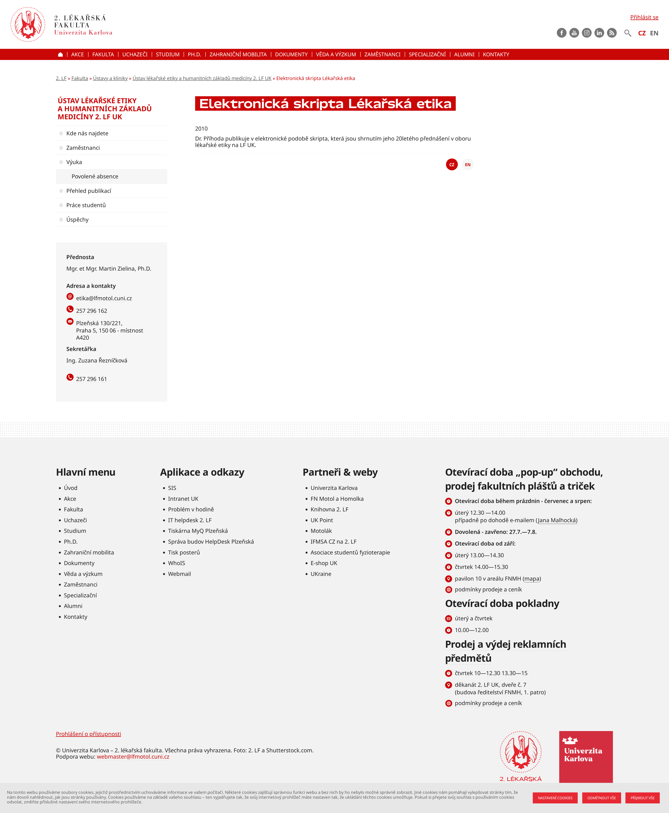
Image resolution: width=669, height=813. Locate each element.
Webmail (179, 573)
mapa (531, 578)
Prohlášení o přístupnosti (88, 734)
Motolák (321, 530)
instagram (587, 33)
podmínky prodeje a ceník (488, 589)
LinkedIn (599, 33)
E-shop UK (324, 563)
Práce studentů (86, 205)
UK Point (322, 520)
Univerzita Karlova (334, 487)
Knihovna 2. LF (329, 509)
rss (612, 33)
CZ (642, 33)
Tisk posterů (184, 552)
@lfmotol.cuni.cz (110, 298)
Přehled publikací (88, 190)
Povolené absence (95, 176)
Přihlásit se (644, 17)
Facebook (562, 33)
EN (654, 33)
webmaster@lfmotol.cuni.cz (133, 756)
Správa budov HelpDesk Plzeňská (211, 541)
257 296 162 (91, 310)
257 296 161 (91, 379)
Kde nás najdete (87, 133)
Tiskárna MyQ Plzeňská (198, 530)
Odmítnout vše (601, 797)
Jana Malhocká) (558, 520)
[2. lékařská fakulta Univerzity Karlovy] (27, 24)
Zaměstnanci (83, 147)
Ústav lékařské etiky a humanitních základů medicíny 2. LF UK (202, 78)
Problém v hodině (191, 509)
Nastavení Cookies (555, 797)
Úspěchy (77, 219)
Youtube (574, 33)
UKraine (321, 573)
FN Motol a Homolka (337, 498)
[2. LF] (122, 24)
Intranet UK (183, 498)
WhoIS (176, 563)
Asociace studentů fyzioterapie (350, 552)
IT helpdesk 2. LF (190, 520)
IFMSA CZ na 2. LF (334, 541)
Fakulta (79, 78)
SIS (172, 487)
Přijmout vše (643, 797)
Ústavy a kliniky (110, 78)
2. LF (61, 78)
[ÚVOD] (61, 54)
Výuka (74, 162)
